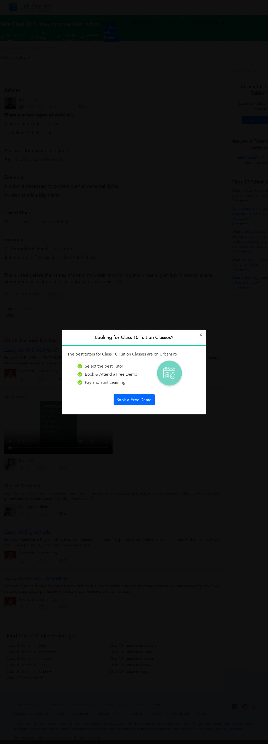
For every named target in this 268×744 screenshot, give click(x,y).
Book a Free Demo (134, 399)
